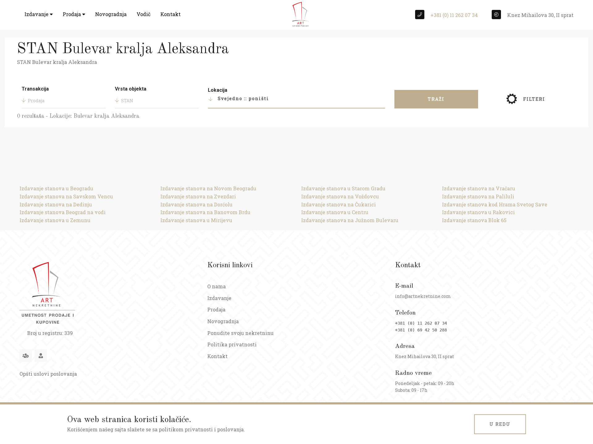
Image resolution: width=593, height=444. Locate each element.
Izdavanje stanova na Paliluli (478, 196)
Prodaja (72, 14)
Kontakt (170, 14)
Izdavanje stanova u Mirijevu (196, 220)
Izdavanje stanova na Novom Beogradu (208, 188)
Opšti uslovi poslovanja (48, 373)
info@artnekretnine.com (423, 296)
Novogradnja (111, 14)
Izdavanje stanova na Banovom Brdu (205, 212)
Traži (436, 99)
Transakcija (35, 89)
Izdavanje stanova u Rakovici (478, 212)
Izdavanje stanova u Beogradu (56, 188)
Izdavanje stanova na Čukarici (338, 204)
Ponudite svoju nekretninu (240, 333)
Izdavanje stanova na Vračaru (478, 188)
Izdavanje (37, 14)
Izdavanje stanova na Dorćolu (196, 204)
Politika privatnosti (232, 344)
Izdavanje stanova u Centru (334, 212)
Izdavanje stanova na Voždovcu (340, 196)
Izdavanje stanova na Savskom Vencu (66, 196)
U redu (500, 424)
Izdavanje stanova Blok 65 (474, 220)
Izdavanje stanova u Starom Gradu (343, 188)
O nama (216, 286)
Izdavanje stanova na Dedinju (55, 204)
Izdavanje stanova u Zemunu (54, 220)
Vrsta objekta (130, 89)
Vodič (143, 14)
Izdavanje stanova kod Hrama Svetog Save (494, 204)
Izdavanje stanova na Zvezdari (198, 196)
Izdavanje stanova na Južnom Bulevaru (349, 220)
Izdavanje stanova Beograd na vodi (62, 212)
